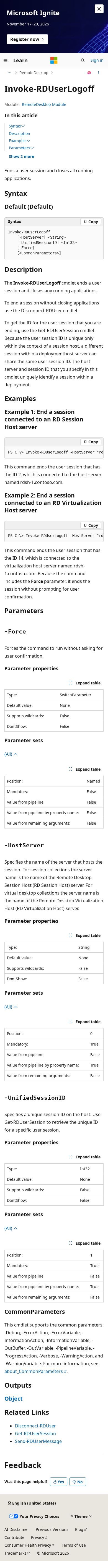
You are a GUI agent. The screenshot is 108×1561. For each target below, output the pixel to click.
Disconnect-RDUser (35, 1426)
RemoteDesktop (33, 72)
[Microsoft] (54, 60)
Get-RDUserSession (35, 1433)
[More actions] (99, 72)
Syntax (15, 126)
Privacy (37, 1537)
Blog (79, 1529)
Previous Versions (52, 1529)
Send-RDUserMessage (38, 1441)
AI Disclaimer (16, 1529)
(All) (8, 754)
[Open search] (82, 60)
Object (13, 1398)
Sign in (97, 60)
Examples (18, 140)
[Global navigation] (5, 60)
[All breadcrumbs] (9, 72)
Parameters (19, 147)
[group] (54, 452)
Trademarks (15, 1553)
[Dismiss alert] (99, 8)
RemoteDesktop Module (44, 104)
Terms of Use (74, 1545)
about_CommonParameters (33, 1371)
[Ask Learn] (89, 72)
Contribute (14, 1537)
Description (19, 133)
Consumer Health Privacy (27, 1545)
